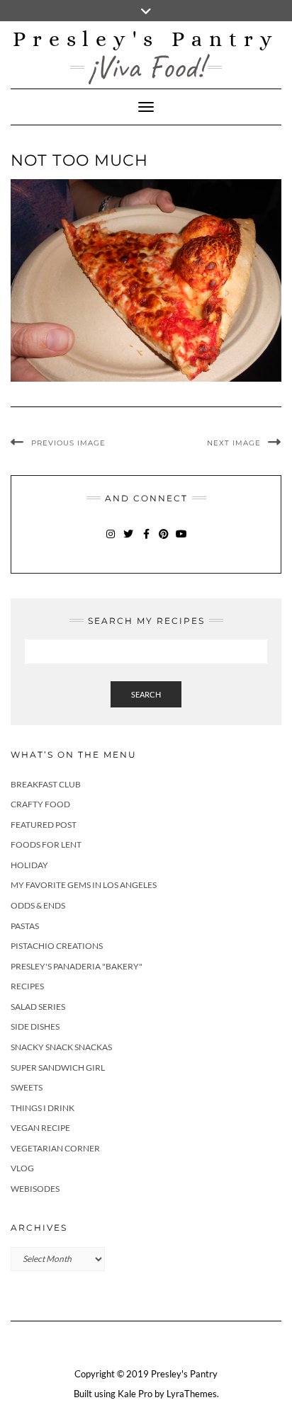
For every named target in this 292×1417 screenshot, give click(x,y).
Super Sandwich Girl (58, 1067)
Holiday (29, 865)
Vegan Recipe (40, 1127)
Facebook (146, 540)
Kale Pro (135, 1393)
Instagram (111, 540)
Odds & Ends (38, 905)
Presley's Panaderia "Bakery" (76, 966)
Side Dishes (35, 1026)
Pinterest (164, 540)
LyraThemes (192, 1393)
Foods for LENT (46, 844)
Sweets (27, 1087)
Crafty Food (40, 804)
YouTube (182, 540)
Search (146, 694)
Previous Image (68, 443)
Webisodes (35, 1188)
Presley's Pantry (146, 39)
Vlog (22, 1168)
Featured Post (44, 824)
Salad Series (38, 1006)
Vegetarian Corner (55, 1148)
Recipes (27, 986)
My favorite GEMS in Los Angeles (84, 885)
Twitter (128, 540)
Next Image (234, 443)
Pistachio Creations (57, 945)
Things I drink (42, 1108)
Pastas (25, 926)
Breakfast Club (46, 784)
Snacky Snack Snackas (61, 1047)
